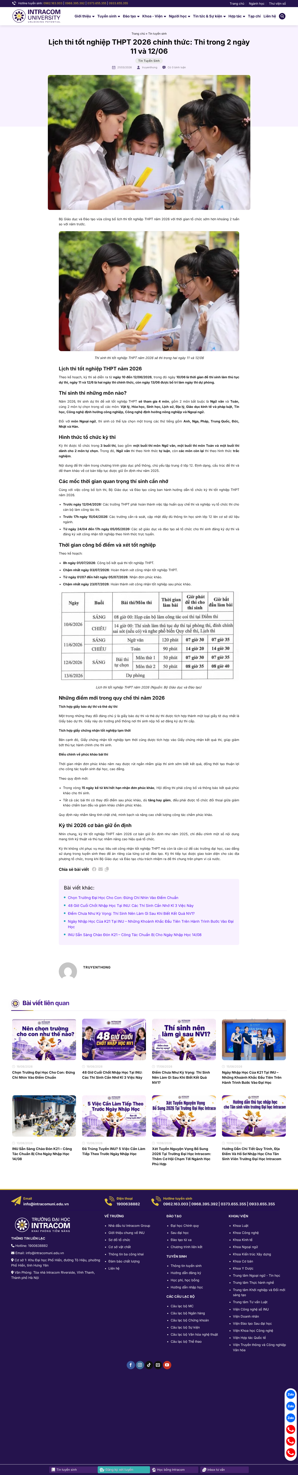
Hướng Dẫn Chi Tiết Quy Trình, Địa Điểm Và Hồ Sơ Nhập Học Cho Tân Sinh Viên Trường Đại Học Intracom (251, 1154)
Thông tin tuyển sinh (186, 1266)
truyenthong (149, 67)
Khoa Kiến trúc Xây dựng (252, 1254)
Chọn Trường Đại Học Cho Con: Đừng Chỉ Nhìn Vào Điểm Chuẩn (123, 898)
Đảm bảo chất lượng (124, 1261)
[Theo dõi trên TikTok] (149, 1365)
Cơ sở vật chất (119, 1247)
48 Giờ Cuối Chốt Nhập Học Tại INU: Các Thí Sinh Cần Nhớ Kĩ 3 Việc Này (131, 905)
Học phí (177, 1280)
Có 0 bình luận (177, 67)
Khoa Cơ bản (243, 1261)
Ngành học (257, 3)
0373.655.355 (96, 3)
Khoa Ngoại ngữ (245, 1247)
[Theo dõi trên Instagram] (140, 1365)
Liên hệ (270, 16)
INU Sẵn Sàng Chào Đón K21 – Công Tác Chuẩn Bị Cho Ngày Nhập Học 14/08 (135, 935)
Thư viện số (277, 3)
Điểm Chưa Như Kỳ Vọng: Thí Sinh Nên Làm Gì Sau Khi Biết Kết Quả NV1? (131, 913)
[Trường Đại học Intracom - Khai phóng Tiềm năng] (36, 16)
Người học (178, 16)
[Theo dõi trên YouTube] (167, 1365)
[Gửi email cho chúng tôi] (158, 1365)
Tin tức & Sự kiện (207, 16)
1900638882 (128, 1204)
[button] (282, 16)
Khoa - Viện (152, 16)
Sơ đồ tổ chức (119, 1240)
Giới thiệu (83, 16)
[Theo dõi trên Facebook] (131, 1365)
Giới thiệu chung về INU (126, 1233)
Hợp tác (235, 16)
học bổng (192, 1280)
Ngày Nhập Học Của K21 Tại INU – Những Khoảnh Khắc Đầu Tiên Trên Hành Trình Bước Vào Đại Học (252, 1077)
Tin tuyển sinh (157, 33)
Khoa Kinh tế (242, 1240)
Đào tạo (129, 16)
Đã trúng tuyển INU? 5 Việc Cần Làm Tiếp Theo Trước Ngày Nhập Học (113, 1151)
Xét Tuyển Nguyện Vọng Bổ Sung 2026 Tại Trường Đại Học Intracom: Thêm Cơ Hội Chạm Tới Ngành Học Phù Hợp (181, 1156)
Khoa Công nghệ (246, 1233)
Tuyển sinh (107, 16)
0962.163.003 (52, 3)
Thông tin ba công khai (126, 1254)
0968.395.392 (75, 3)
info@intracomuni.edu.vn (46, 1204)
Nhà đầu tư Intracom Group (129, 1226)
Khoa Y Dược (243, 1268)
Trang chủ (237, 3)
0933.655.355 (118, 3)
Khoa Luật (240, 1226)
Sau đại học (180, 1233)
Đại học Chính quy (185, 1226)
